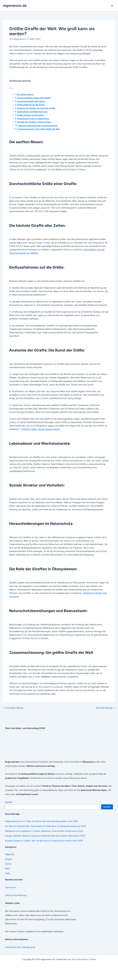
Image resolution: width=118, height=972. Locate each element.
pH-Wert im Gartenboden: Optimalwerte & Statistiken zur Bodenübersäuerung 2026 (45, 826)
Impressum (10, 887)
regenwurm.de (15, 5)
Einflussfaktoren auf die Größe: (31, 105)
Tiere (7, 873)
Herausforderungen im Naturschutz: (33, 118)
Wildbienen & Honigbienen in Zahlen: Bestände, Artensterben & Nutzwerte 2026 (44, 831)
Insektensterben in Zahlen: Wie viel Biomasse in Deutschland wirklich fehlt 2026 (44, 840)
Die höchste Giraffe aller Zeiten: (31, 101)
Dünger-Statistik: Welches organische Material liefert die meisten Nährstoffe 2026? (45, 836)
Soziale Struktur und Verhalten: (30, 115)
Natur (7, 868)
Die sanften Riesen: (25, 94)
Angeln (8, 859)
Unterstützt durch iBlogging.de (20, 947)
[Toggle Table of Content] (11, 88)
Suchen (8, 802)
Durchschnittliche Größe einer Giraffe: (34, 98)
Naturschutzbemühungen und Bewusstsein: (38, 125)
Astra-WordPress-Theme (84, 959)
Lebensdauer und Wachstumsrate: (32, 111)
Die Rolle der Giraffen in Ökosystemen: (34, 122)
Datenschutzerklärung (15, 895)
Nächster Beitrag (105, 708)
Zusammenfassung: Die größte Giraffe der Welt (38, 129)
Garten (8, 864)
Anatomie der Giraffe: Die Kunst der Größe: (36, 108)
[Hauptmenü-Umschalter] (112, 6)
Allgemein (10, 854)
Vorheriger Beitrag (13, 708)
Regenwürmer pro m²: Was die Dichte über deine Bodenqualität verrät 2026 (41, 821)
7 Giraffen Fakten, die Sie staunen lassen (40, 429)
